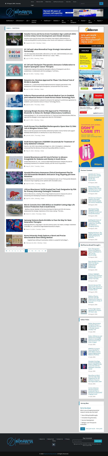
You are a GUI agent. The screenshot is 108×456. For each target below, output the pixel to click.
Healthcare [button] (47, 20)
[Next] (42, 250)
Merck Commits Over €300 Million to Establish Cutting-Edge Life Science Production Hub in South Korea (49, 206)
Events (74, 1)
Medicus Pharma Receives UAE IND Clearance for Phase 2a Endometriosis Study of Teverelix (95, 299)
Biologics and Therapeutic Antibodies (88, 423)
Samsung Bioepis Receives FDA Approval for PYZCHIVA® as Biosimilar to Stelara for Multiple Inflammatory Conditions (47, 112)
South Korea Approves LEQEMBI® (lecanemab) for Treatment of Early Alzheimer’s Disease (49, 143)
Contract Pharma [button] (34, 21)
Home (32, 1)
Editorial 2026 (39, 1)
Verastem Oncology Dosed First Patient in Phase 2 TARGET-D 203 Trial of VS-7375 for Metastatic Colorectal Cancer (95, 365)
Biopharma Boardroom (50, 454)
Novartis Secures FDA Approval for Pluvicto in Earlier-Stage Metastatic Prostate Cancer (95, 287)
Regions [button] (99, 20)
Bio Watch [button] (90, 21)
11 (35, 251)
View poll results (90, 428)
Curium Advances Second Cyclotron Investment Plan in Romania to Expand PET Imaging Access (95, 391)
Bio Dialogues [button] (73, 21)
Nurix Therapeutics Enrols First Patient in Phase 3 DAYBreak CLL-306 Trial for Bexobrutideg (95, 252)
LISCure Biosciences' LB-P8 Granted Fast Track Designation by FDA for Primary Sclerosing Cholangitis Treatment (50, 190)
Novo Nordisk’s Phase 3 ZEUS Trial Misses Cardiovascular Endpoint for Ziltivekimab (95, 264)
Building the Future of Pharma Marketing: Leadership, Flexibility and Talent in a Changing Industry (94, 223)
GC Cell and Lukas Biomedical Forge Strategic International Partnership (47, 50)
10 (32, 251)
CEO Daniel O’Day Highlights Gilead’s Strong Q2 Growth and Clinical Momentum (95, 211)
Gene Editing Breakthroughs (89, 415)
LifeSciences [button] (19, 20)
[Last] (45, 250)
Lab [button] (27, 20)
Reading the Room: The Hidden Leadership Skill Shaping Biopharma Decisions (95, 235)
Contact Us (59, 439)
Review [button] (83, 20)
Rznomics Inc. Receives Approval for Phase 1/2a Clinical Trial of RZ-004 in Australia (49, 81)
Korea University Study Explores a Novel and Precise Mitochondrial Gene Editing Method (45, 236)
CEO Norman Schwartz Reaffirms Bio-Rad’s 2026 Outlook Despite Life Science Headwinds (95, 200)
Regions (8, 28)
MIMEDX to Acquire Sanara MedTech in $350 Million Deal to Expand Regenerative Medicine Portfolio (94, 352)
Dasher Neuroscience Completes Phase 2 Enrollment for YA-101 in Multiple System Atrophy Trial (94, 326)
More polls (99, 428)
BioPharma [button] (9, 20)
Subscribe (68, 1)
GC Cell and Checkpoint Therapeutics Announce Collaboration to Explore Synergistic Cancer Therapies (49, 66)
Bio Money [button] (64, 21)
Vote (82, 429)
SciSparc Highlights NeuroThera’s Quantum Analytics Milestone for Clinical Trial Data (95, 276)
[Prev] (9, 250)
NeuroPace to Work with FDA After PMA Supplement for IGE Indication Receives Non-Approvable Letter (95, 378)
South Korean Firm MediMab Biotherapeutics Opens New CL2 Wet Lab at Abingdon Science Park (50, 127)
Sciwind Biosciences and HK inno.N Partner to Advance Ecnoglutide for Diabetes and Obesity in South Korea (45, 158)
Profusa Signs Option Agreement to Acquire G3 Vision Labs (94, 310)
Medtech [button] (55, 20)
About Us (42, 439)
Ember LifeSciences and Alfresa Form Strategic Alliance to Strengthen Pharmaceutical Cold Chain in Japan (95, 339)
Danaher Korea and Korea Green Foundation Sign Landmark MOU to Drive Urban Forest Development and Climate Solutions (50, 35)
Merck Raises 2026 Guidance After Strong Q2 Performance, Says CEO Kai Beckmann (94, 189)
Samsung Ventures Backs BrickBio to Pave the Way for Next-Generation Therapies (48, 221)
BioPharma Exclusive (58, 1)
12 (39, 251)
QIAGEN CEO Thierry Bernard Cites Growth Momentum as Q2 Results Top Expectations (94, 177)
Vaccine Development (87, 420)
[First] (6, 250)
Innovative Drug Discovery (88, 418)
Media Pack (48, 1)
